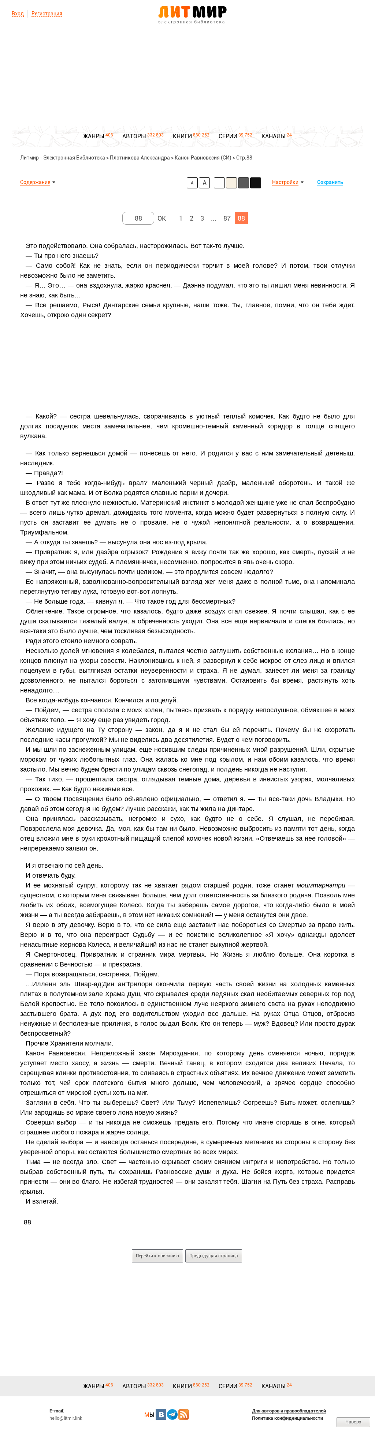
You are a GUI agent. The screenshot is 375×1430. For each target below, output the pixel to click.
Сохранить (330, 182)
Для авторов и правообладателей (289, 1411)
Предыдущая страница (213, 1255)
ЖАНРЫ (93, 136)
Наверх (353, 1422)
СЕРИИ (228, 136)
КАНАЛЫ (273, 136)
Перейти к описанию (157, 1255)
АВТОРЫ (134, 136)
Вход (18, 13)
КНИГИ (182, 136)
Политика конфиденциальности (287, 1418)
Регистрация (46, 13)
